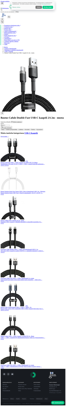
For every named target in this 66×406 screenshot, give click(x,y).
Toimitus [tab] (33, 129)
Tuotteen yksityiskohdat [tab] (11, 129)
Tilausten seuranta (22, 384)
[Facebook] (4, 374)
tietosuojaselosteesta (45, 4)
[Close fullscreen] (2, 113)
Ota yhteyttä (5, 386)
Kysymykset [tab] (39, 129)
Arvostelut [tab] (27, 129)
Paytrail (24, 398)
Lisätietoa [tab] (21, 129)
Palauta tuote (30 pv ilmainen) (25, 388)
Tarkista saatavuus (17, 122)
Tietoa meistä (37, 384)
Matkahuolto (39, 398)
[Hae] (8, 17)
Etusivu (6, 47)
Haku (17, 12)
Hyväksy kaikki (48, 7)
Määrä (2, 125)
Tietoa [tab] (2, 129)
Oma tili (4, 388)
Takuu (19, 390)
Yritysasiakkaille (6, 390)
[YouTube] (12, 374)
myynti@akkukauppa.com (55, 390)
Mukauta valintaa (16, 7)
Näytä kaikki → (5, 136)
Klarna (12, 398)
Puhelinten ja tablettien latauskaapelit (14, 50)
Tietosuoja (36, 388)
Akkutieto (5, 384)
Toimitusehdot (37, 386)
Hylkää (38, 7)
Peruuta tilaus (21, 386)
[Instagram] (8, 374)
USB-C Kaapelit (9, 51)
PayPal (17, 398)
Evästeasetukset (37, 390)
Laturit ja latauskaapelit (10, 48)
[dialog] (33, 5)
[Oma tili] (2, 19)
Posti (46, 398)
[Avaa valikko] (2, 3)
